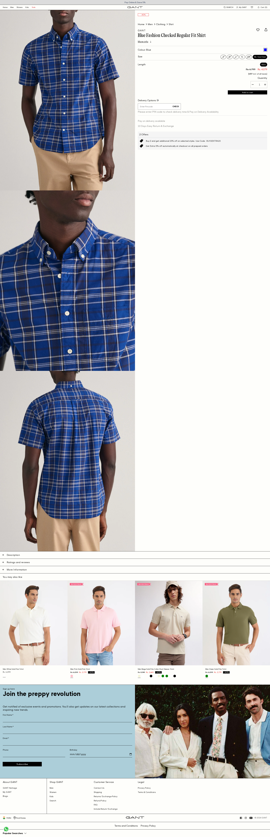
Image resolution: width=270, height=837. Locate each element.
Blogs (5, 796)
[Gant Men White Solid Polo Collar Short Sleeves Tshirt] (143, 676)
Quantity (262, 78)
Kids (27, 7)
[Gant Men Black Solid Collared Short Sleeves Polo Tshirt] (151, 676)
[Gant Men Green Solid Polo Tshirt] (206, 676)
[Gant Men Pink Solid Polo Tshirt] (71, 676)
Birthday (73, 750)
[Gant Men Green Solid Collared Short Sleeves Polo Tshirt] (162, 676)
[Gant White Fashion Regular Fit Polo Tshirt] (170, 676)
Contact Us (99, 788)
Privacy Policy (144, 788)
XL (242, 57)
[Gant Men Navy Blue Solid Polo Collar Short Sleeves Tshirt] (147, 676)
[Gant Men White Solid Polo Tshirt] (4, 675)
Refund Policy (100, 801)
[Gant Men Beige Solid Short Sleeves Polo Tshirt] (159, 676)
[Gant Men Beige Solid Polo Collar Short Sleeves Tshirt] (139, 676)
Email (6, 738)
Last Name (8, 727)
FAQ (96, 805)
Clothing (160, 24)
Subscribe (22, 764)
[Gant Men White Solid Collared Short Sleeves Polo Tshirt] (155, 676)
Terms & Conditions (147, 792)
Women (20, 7)
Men (12, 7)
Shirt (171, 24)
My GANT (7, 792)
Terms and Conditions (126, 825)
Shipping (98, 792)
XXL (248, 57)
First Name (8, 715)
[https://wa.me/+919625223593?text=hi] (6, 831)
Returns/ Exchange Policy (106, 796)
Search (53, 801)
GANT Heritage (10, 788)
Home (141, 24)
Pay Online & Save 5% (135, 2)
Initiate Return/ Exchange (106, 809)
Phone (5, 750)
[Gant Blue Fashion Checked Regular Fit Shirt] (265, 49)
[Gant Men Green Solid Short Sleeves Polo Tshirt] (166, 676)
